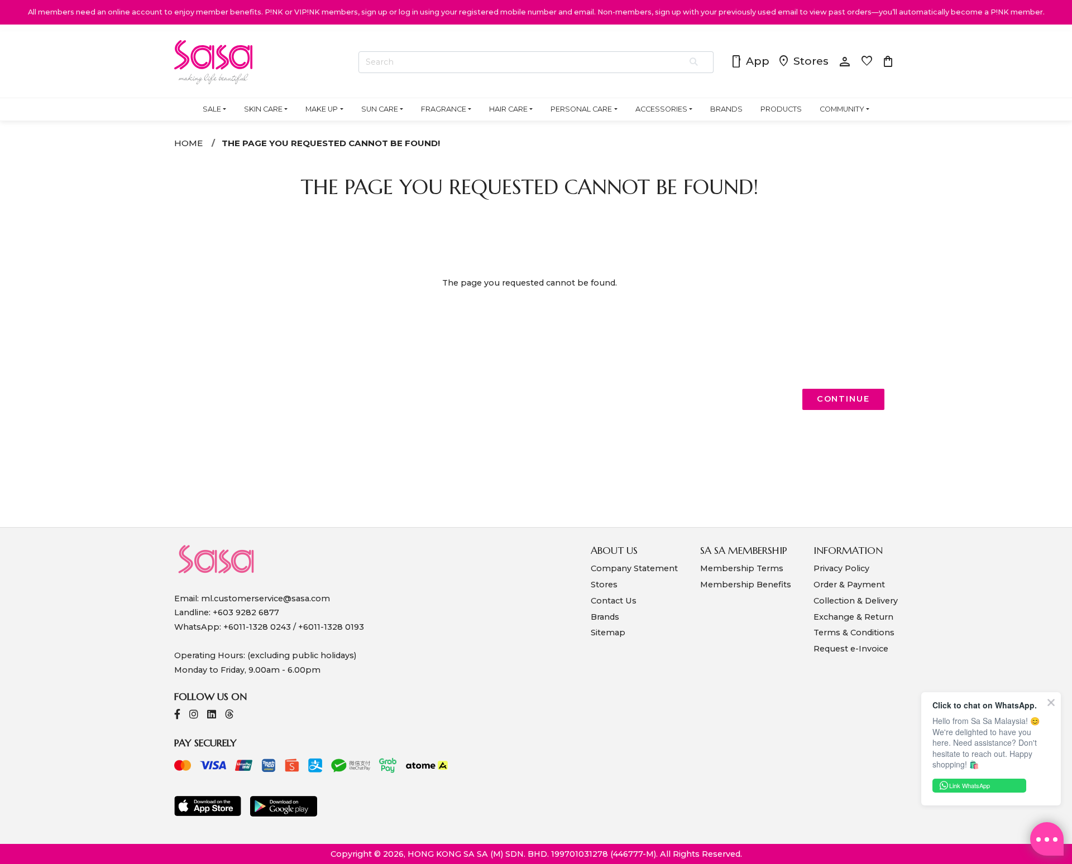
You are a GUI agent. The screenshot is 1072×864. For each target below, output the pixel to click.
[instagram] (193, 715)
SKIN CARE (263, 109)
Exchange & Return (853, 617)
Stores (803, 62)
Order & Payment (849, 585)
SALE (212, 109)
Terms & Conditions (853, 633)
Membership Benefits (745, 585)
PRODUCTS (781, 109)
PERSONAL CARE (581, 109)
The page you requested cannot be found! (331, 143)
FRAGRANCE (443, 109)
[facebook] (177, 715)
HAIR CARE (508, 109)
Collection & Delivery (855, 601)
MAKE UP (321, 109)
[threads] (229, 715)
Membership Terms (741, 568)
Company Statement (634, 568)
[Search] (694, 62)
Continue (843, 399)
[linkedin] (211, 715)
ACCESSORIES (661, 109)
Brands (605, 617)
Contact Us (613, 601)
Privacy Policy (841, 568)
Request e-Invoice (850, 649)
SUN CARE (379, 109)
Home (188, 143)
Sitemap (608, 633)
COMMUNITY (842, 109)
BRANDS (726, 109)
